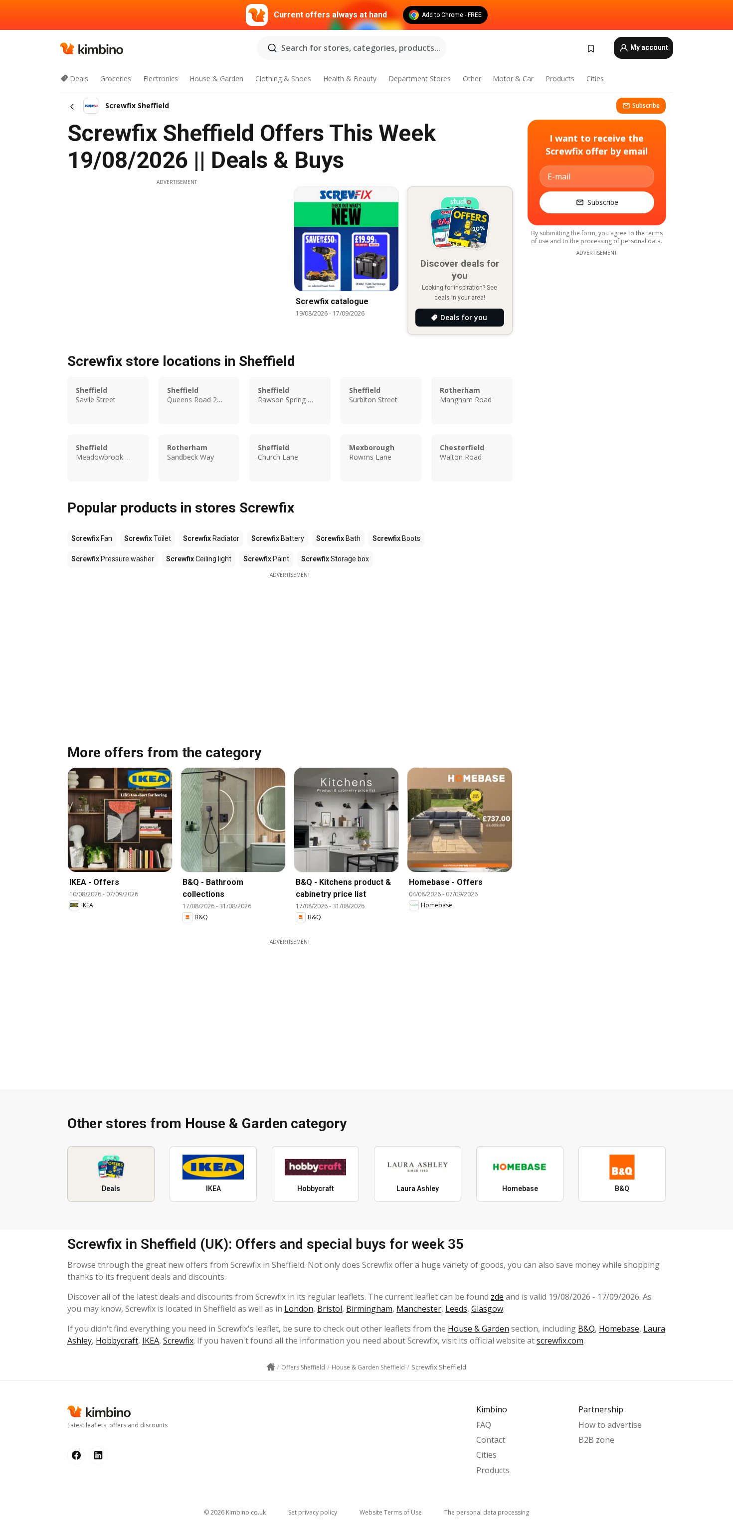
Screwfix (178, 1340)
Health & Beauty (349, 78)
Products (560, 78)
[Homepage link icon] (271, 1367)
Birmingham (369, 1308)
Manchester (418, 1308)
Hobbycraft (117, 1340)
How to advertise (610, 1424)
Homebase (619, 1328)
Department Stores (419, 78)
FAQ (483, 1424)
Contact (490, 1439)
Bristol (329, 1308)
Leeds (456, 1308)
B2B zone (596, 1439)
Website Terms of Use (391, 1512)
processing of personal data (620, 241)
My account (648, 47)
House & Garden (216, 78)
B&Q (586, 1328)
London (298, 1308)
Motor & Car (513, 78)
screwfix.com (560, 1340)
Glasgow (487, 1308)
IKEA (150, 1340)
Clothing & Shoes (283, 78)
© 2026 (235, 1512)
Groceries (115, 78)
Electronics (160, 78)
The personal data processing (486, 1512)
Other (472, 78)
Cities (595, 78)
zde (497, 1296)
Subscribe (646, 105)
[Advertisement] (176, 256)
